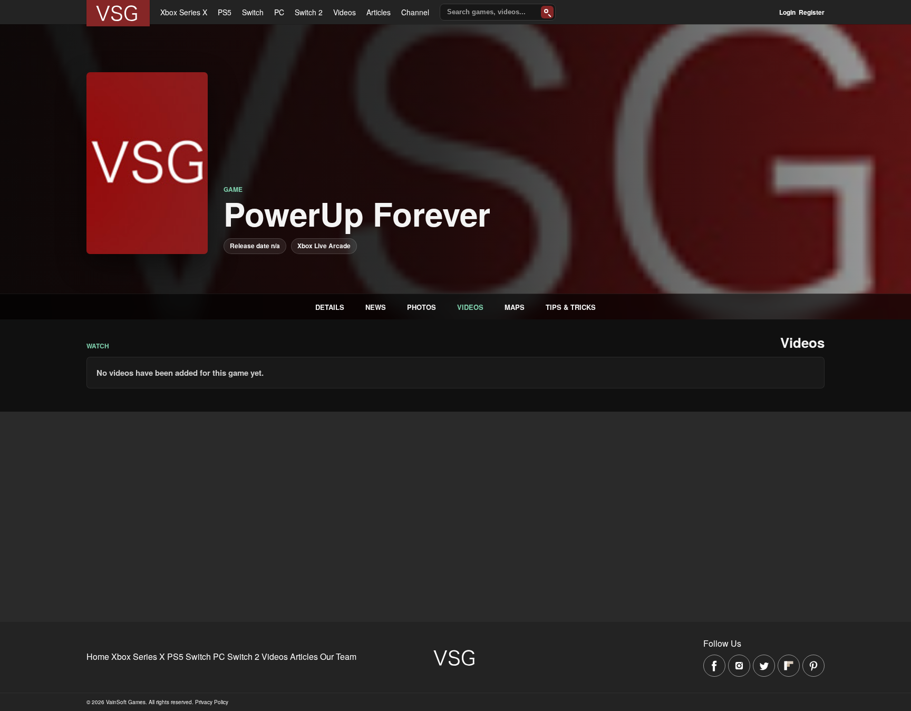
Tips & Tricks (571, 307)
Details (329, 307)
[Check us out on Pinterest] (813, 666)
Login (787, 12)
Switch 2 (309, 12)
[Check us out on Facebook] (714, 666)
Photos (421, 307)
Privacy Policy (211, 702)
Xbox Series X (183, 12)
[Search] (547, 12)
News (375, 307)
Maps (515, 307)
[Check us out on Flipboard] (789, 666)
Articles (378, 12)
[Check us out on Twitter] (764, 666)
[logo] (118, 13)
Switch (253, 12)
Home (97, 656)
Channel (415, 12)
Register (812, 12)
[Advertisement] (316, 485)
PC (279, 12)
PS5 (224, 12)
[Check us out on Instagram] (739, 666)
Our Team (338, 656)
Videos (344, 12)
